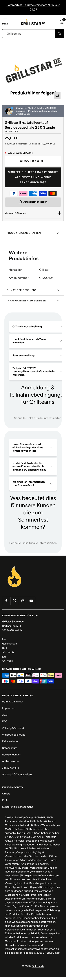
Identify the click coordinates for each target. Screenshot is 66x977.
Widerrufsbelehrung (13, 734)
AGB (5, 714)
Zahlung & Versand (13, 728)
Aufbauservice (10, 761)
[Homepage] (14, 566)
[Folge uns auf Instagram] (23, 601)
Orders (6, 793)
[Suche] (59, 33)
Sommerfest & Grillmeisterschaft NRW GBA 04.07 (33, 7)
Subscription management (17, 806)
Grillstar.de (38, 966)
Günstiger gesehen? (22, 290)
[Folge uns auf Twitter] (14, 601)
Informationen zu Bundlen (26, 300)
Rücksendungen (11, 754)
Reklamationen (10, 741)
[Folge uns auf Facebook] (6, 601)
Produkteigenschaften (24, 233)
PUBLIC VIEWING (12, 701)
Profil (5, 800)
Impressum (8, 708)
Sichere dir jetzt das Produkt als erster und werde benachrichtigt (33, 177)
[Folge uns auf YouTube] (31, 601)
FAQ (4, 721)
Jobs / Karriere (10, 767)
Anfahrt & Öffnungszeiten (17, 774)
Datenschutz (9, 748)
